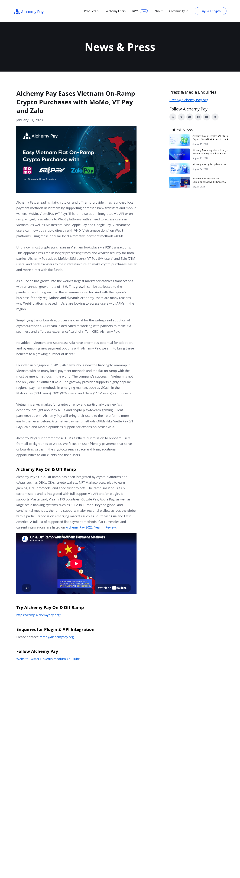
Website (22, 659)
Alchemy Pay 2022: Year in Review (91, 527)
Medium (60, 659)
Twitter (34, 659)
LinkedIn (46, 659)
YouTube (73, 659)
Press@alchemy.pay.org (188, 99)
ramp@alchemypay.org (57, 637)
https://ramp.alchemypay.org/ (38, 615)
